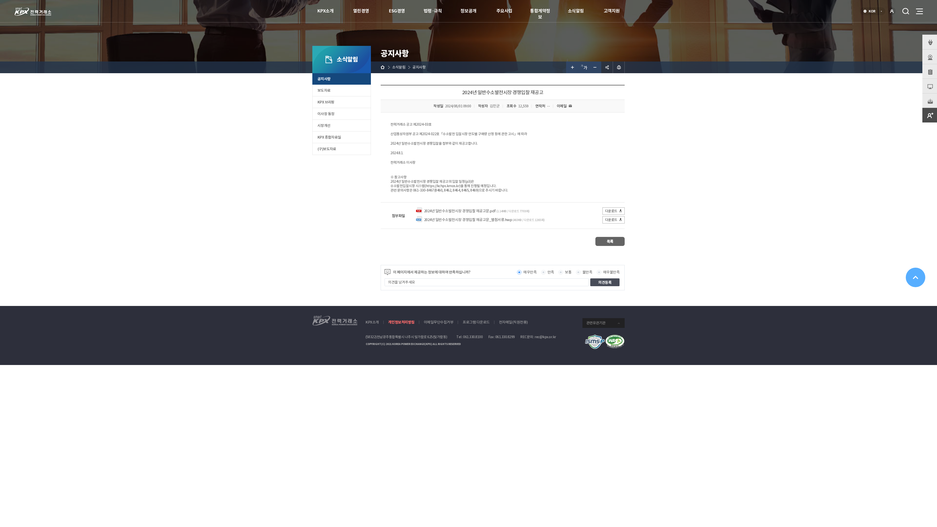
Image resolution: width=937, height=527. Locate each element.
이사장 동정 (325, 113)
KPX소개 (325, 11)
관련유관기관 (595, 323)
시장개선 (324, 125)
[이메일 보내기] (570, 106)
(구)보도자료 (326, 149)
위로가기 (915, 277)
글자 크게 (572, 67)
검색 (906, 11)
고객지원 (612, 11)
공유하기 (607, 67)
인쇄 (619, 67)
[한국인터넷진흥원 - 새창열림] (595, 337)
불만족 (587, 272)
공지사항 (324, 79)
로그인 (892, 11)
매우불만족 (611, 272)
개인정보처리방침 (401, 322)
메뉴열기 (919, 11)
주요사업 (504, 11)
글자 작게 (595, 67)
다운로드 (611, 211)
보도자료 (324, 90)
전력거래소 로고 (33, 11)
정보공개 (468, 11)
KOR (873, 12)
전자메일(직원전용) (513, 322)
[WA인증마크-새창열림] (615, 337)
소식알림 (576, 11)
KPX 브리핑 (326, 102)
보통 (568, 272)
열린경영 (361, 11)
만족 (551, 272)
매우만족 (530, 272)
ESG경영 (397, 11)
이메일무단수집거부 (439, 322)
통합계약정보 (540, 14)
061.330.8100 (473, 337)
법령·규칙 (433, 11)
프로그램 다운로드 (476, 322)
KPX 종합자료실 (329, 137)
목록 (610, 241)
